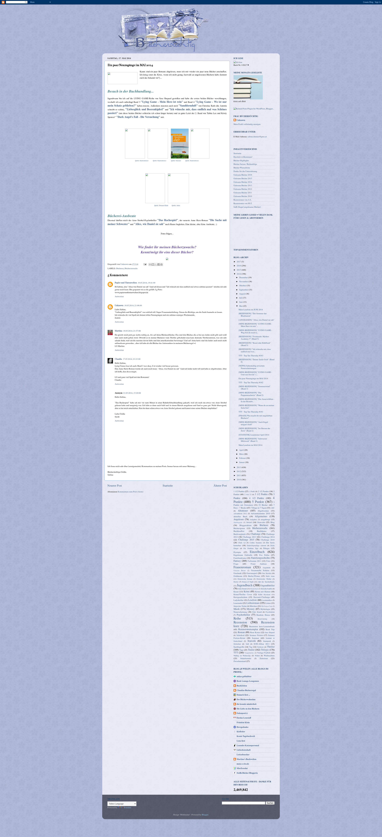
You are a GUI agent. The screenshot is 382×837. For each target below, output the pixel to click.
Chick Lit (241, 542)
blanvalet (261, 522)
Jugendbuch (244, 585)
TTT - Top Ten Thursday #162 (251, 382)
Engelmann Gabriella (243, 555)
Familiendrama (240, 558)
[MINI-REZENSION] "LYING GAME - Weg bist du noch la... (255, 331)
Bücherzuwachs (131, 268)
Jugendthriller (268, 585)
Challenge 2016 (268, 539)
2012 (239, 471)
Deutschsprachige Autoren (256, 545)
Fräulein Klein (243, 722)
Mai (241, 306)
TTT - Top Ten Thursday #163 (251, 355)
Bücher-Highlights (241, 160)
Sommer (255, 638)
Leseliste (252, 600)
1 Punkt (252, 491)
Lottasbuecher (243, 754)
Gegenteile (266, 567)
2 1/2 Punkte (263, 491)
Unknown (119, 305)
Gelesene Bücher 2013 (243, 185)
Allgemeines (261, 516)
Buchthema (261, 531)
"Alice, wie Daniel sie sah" (149, 224)
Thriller (271, 646)
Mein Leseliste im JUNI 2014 (251, 309)
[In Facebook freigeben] (158, 264)
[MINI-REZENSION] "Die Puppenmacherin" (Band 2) (251, 393)
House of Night (248, 582)
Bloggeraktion (245, 525)
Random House (263, 615)
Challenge (256, 534)
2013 (239, 467)
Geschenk (238, 573)
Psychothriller (243, 614)
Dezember (243, 277)
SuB (247, 644)
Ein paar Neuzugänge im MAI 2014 (253, 378)
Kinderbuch (254, 589)
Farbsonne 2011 (254, 561)
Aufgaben (253, 519)
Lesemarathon (267, 600)
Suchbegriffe (239, 646)
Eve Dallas (264, 555)
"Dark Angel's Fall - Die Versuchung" (138, 117)
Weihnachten (269, 655)
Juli (241, 297)
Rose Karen (255, 632)
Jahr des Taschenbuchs (266, 582)
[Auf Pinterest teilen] (161, 264)
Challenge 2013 (249, 537)
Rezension (240, 622)
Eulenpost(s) (242, 713)
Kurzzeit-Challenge (262, 597)
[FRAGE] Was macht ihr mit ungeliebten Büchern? (255, 416)
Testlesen (260, 647)
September (244, 289)
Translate (127, 807)
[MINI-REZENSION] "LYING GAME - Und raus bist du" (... (255, 373)
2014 (239, 273)
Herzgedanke (242, 727)
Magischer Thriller (240, 606)
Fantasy (237, 560)
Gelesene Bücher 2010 (243, 196)
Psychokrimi (270, 612)
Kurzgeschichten (240, 597)
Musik (237, 609)
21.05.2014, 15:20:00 (132, 393)
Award (249, 522)
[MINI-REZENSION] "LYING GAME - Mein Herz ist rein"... (255, 324)
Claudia (118, 358)
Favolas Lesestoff (244, 717)
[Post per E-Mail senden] (145, 264)
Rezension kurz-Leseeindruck (262, 626)
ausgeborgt (265, 519)
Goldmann (238, 576)
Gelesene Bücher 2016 (243, 174)
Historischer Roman (245, 579)
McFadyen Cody (267, 606)
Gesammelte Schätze (260, 570)
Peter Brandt (257, 612)
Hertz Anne (270, 576)
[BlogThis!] (152, 264)
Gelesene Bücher (240, 570)
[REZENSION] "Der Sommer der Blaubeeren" (253, 314)
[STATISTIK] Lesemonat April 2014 (254, 434)
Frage (236, 563)
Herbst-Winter (254, 576)
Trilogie (265, 649)
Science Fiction (256, 635)
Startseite (168, 485)
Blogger (205, 814)
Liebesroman (253, 603)
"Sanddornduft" (188, 105)
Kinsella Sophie (266, 588)
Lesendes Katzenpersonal (248, 745)
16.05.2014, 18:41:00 (146, 282)
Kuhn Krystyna (264, 594)
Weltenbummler (245, 658)
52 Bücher (263, 505)
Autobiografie (238, 522)
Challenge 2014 (268, 537)
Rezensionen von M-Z (243, 203)
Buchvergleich (240, 534)
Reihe (237, 618)
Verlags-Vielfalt (263, 652)
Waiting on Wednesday (242, 655)
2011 (239, 475)
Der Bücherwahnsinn (246, 699)
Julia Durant (242, 588)
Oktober (243, 285)
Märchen (253, 606)
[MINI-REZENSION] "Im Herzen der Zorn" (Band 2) (254, 429)
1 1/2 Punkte (239, 491)
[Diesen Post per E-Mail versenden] (150, 264)
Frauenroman (242, 567)
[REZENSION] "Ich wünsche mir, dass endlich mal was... (255, 350)
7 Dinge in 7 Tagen (258, 507)
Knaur (236, 591)
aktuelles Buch (240, 516)
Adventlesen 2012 (240, 513)
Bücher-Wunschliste (242, 167)
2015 (239, 269)
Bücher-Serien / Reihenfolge (245, 164)
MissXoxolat (242, 768)
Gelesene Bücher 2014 (243, 182)
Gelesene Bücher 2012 (243, 189)
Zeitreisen (264, 658)
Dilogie (266, 548)
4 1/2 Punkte (256, 498)
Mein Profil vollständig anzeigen (247, 124)
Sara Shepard (270, 632)
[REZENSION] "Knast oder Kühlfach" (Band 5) (255, 344)
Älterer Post (220, 485)
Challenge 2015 (246, 539)
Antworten (119, 296)
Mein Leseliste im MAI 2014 (250, 445)
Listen (268, 603)
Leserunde (238, 603)
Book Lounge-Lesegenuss (248, 681)
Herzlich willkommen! (243, 157)
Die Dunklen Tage (250, 548)
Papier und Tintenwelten (126, 282)
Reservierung (262, 619)
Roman (241, 632)
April (241, 450)
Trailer (251, 649)
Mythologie (265, 609)
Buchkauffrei (239, 531)
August (242, 293)
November (243, 281)
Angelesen (239, 519)
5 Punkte (258, 501)
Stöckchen (237, 644)
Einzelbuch (257, 551)
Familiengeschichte (260, 557)
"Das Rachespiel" (167, 220)
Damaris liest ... (243, 694)
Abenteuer (243, 510)
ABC (273, 508)
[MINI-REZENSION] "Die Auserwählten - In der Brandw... (256, 400)
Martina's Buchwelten (246, 759)
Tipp (241, 649)
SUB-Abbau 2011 (261, 644)
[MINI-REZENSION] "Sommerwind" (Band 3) (255, 387)
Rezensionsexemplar (248, 629)
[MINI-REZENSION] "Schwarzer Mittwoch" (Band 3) (253, 439)
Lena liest (241, 740)
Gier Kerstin (266, 573)
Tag (250, 646)
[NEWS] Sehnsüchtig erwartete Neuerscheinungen (252, 366)
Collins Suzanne (256, 542)
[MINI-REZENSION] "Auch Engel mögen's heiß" (253, 423)
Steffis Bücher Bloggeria (247, 772)
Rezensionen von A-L (242, 199)
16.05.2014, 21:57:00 (132, 330)
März (241, 454)
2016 (239, 265)
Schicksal (240, 635)
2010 (239, 479)
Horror (236, 582)
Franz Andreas (259, 563)
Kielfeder (241, 731)
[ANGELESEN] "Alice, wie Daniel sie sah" (256, 319)
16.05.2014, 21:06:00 (133, 305)
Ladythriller (239, 600)
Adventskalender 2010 (260, 513)
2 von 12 (247, 494)
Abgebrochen (263, 510)
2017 (239, 261)
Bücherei (120, 268)
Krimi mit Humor (262, 591)
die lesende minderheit (247, 704)
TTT (236, 652)
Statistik (252, 641)
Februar (242, 458)
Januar (242, 462)
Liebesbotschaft (244, 749)
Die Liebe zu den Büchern (248, 708)
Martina (118, 330)
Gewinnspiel (252, 573)
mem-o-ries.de (243, 763)
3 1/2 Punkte (261, 494)
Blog (273, 522)
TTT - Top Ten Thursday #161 (251, 411)
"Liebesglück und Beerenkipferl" (144, 109)
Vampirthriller (249, 653)
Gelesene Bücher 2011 (243, 192)
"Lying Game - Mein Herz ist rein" (162, 102)
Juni (241, 302)
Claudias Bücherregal (246, 690)
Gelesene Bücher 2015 (243, 178)
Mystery (251, 609)
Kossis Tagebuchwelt (246, 736)
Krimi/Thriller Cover (243, 594)
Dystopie (237, 552)
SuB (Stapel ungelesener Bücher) (247, 207)
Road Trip (270, 629)
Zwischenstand (240, 661)
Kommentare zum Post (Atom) (130, 491)
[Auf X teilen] (155, 264)
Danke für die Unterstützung (245, 171)
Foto (268, 561)
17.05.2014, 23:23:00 (131, 359)
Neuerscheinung (240, 612)
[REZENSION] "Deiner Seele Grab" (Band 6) (256, 360)
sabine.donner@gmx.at (257, 136)
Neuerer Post (114, 485)
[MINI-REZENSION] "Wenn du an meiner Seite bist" (256, 406)
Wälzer (257, 655)
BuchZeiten (242, 685)
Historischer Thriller (264, 579)
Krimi (247, 591)
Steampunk (267, 641)
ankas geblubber (244, 676)
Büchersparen (239, 528)
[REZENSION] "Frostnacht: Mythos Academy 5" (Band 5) (254, 337)
